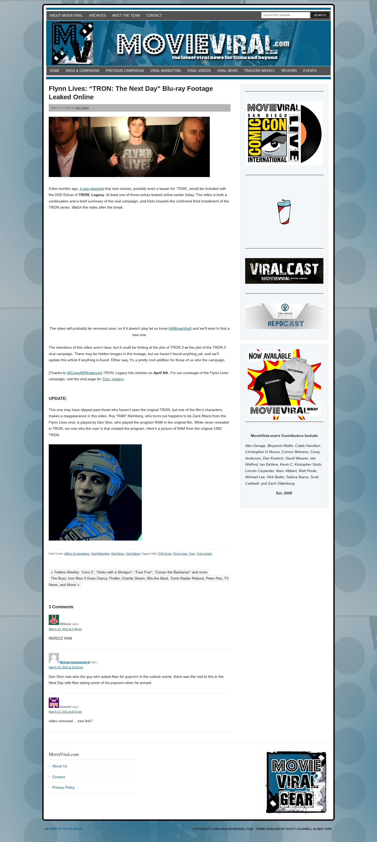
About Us (59, 766)
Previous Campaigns (125, 71)
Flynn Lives (180, 553)
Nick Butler (82, 107)
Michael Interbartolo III (75, 662)
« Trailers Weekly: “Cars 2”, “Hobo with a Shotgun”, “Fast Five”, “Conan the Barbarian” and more (129, 572)
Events (310, 71)
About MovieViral (66, 15)
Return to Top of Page (63, 828)
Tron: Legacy (112, 379)
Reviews (289, 71)
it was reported (92, 189)
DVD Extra (165, 553)
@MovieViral (180, 328)
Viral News (227, 71)
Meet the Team (126, 15)
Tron (192, 553)
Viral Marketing (165, 71)
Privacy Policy (63, 787)
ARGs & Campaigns (83, 71)
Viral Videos (199, 71)
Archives (97, 15)
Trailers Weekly (259, 71)
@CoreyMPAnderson (84, 373)
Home (54, 71)
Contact (154, 15)
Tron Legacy (204, 553)
